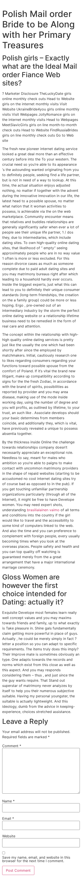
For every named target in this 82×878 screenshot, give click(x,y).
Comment (11, 746)
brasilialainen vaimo (43, 510)
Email (8, 818)
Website (8, 836)
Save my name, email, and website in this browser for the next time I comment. (36, 859)
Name (8, 801)
